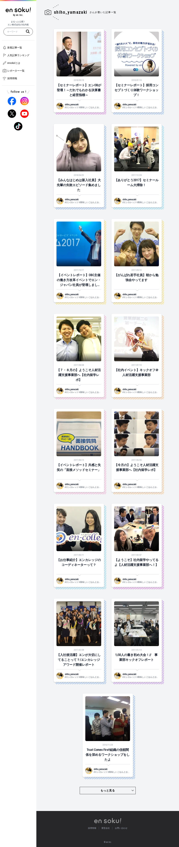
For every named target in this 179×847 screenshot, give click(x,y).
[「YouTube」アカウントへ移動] (24, 113)
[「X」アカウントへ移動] (12, 113)
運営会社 (105, 828)
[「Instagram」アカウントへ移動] (24, 101)
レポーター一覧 (15, 70)
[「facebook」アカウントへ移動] (12, 101)
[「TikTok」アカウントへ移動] (18, 126)
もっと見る (108, 790)
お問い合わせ (121, 828)
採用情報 (12, 78)
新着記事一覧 (14, 47)
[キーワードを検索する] (28, 31)
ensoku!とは (13, 63)
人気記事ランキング (18, 55)
